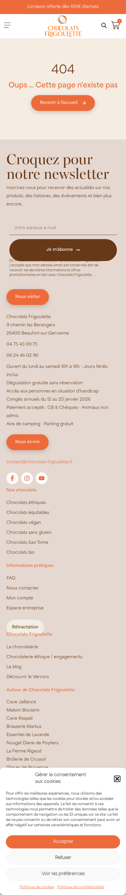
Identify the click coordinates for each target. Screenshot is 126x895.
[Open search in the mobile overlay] (104, 25)
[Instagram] (27, 478)
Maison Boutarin (23, 710)
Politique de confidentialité (80, 887)
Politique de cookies (37, 887)
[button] (117, 779)
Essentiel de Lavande (27, 735)
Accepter (63, 842)
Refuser (63, 858)
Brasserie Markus (24, 727)
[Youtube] (41, 478)
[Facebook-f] (12, 478)
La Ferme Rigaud (23, 751)
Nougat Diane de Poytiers (32, 743)
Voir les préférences (63, 874)
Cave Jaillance (21, 702)
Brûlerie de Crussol (26, 759)
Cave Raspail (19, 718)
